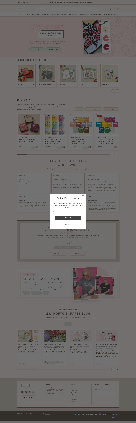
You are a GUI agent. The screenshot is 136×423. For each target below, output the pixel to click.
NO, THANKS (68, 224)
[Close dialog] (83, 195)
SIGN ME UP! (68, 218)
